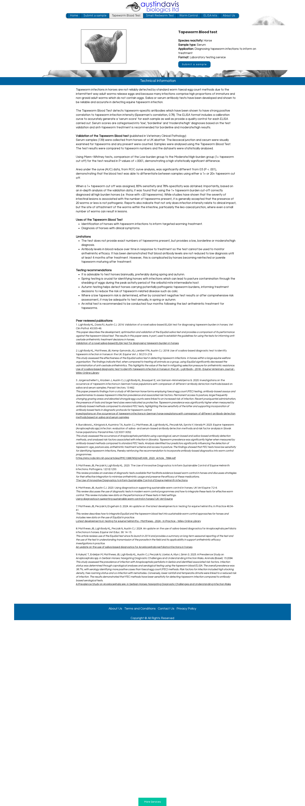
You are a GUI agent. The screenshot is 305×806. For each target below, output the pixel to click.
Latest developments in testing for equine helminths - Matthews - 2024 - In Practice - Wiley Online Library (138, 521)
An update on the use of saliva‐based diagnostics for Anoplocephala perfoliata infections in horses (134, 547)
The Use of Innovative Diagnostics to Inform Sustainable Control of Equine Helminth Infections (132, 480)
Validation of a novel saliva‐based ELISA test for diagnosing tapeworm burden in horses (127, 343)
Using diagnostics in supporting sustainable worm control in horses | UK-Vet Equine (124, 499)
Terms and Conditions (140, 608)
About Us (116, 608)
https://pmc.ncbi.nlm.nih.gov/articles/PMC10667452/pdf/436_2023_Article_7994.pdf (126, 458)
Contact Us (166, 608)
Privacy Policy (186, 608)
